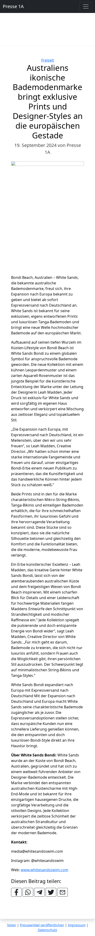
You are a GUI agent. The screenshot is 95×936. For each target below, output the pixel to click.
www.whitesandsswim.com (44, 869)
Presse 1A (13, 6)
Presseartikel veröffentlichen (42, 925)
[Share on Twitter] (51, 892)
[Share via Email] (62, 892)
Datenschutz (47, 930)
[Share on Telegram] (39, 892)
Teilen (11, 925)
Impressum (77, 925)
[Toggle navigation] (85, 6)
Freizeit (47, 60)
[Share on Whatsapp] (28, 892)
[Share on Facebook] (16, 892)
